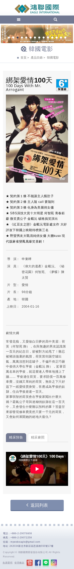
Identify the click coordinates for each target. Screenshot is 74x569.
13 (61, 38)
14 (65, 38)
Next (67, 34)
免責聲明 (8, 562)
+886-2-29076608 (21, 533)
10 (48, 38)
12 (57, 38)
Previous (7, 34)
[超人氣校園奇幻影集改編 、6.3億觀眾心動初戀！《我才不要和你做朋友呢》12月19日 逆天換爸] (37, 34)
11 (52, 38)
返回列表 (39, 505)
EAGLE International (37, 9)
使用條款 (19, 562)
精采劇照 (38, 437)
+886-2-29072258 (21, 537)
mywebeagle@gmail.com (25, 542)
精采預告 (16, 437)
